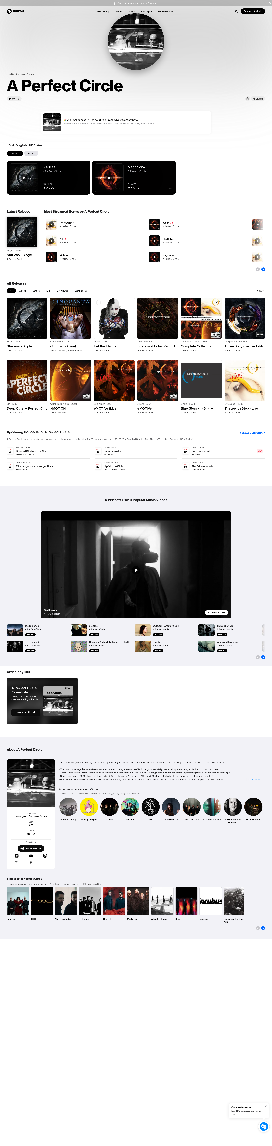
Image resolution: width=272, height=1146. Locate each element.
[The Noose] (257, 241)
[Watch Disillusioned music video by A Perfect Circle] (136, 570)
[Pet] (94, 240)
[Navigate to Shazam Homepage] (15, 11)
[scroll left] (258, 269)
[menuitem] (103, 11)
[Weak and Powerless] (257, 257)
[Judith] (197, 224)
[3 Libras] (94, 257)
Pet (61, 239)
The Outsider (67, 222)
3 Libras (64, 255)
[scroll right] (263, 269)
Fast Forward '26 (165, 11)
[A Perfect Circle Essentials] (42, 701)
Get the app (103, 11)
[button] (270, 2)
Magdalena (168, 255)
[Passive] (257, 224)
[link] (216, 612)
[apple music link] (258, 98)
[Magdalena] (197, 257)
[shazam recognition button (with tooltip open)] (263, 1126)
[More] (133, 225)
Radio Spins (146, 11)
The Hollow (168, 239)
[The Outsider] (94, 224)
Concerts (119, 11)
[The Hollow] (197, 240)
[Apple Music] (12, 264)
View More (257, 779)
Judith (166, 222)
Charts (132, 11)
